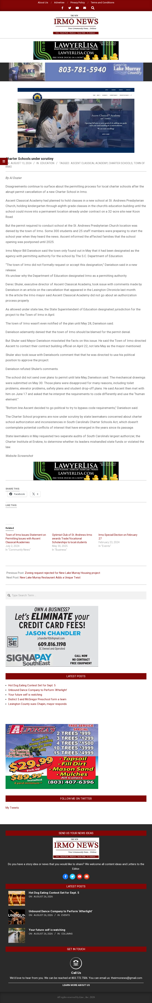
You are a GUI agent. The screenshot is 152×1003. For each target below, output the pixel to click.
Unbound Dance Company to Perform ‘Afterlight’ (37, 690)
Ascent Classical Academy (89, 163)
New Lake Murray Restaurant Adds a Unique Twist (50, 577)
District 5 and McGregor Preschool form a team (37, 699)
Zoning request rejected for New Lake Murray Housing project (62, 573)
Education (47, 163)
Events (65, 915)
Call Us (76, 973)
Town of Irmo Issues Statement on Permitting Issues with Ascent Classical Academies (26, 538)
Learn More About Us (76, 985)
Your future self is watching (25, 694)
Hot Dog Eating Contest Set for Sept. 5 (31, 685)
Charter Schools (121, 163)
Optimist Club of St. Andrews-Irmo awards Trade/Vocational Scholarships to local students (72, 538)
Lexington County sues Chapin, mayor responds (37, 704)
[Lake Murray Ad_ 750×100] (76, 64)
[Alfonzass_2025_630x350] (52, 726)
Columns (67, 933)
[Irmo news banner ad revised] (76, 42)
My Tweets (12, 807)
